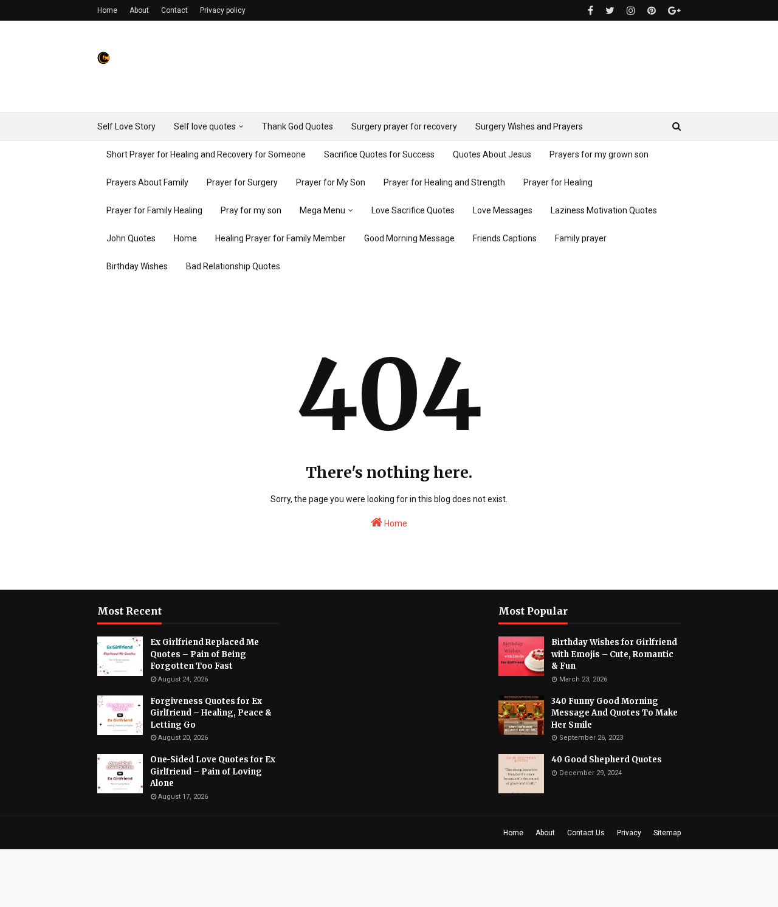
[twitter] (610, 10)
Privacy (629, 833)
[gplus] (673, 10)
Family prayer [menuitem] (581, 238)
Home (107, 10)
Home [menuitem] (185, 238)
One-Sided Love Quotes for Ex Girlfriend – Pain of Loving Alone (212, 771)
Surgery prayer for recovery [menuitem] (404, 126)
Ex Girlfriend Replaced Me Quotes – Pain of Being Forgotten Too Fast (204, 654)
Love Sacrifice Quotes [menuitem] (413, 210)
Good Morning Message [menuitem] (409, 238)
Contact (174, 10)
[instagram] (631, 10)
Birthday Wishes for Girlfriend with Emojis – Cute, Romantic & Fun (614, 654)
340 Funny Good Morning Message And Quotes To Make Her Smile (614, 713)
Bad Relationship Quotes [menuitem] (233, 266)
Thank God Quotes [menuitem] (297, 126)
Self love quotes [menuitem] (205, 126)
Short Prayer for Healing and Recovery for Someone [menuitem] (206, 154)
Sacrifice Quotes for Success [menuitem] (379, 154)
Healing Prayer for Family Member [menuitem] (280, 238)
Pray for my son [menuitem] (251, 210)
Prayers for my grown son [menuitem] (599, 154)
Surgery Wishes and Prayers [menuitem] (529, 126)
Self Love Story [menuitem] (126, 126)
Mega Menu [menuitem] (322, 210)
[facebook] (590, 10)
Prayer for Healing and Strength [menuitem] (444, 182)
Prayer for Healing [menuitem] (558, 182)
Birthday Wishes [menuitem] (137, 266)
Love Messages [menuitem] (502, 210)
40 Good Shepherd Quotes (606, 759)
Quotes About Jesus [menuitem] (492, 154)
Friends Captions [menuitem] (505, 238)
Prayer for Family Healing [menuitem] (154, 210)
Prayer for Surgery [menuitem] (242, 182)
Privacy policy (223, 10)
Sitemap (667, 833)
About (139, 10)
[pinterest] (651, 10)
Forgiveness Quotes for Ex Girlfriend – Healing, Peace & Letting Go (211, 713)
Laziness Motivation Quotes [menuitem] (604, 210)
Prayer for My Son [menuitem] (330, 182)
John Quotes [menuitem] (131, 238)
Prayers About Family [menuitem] (147, 182)
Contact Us (586, 833)
